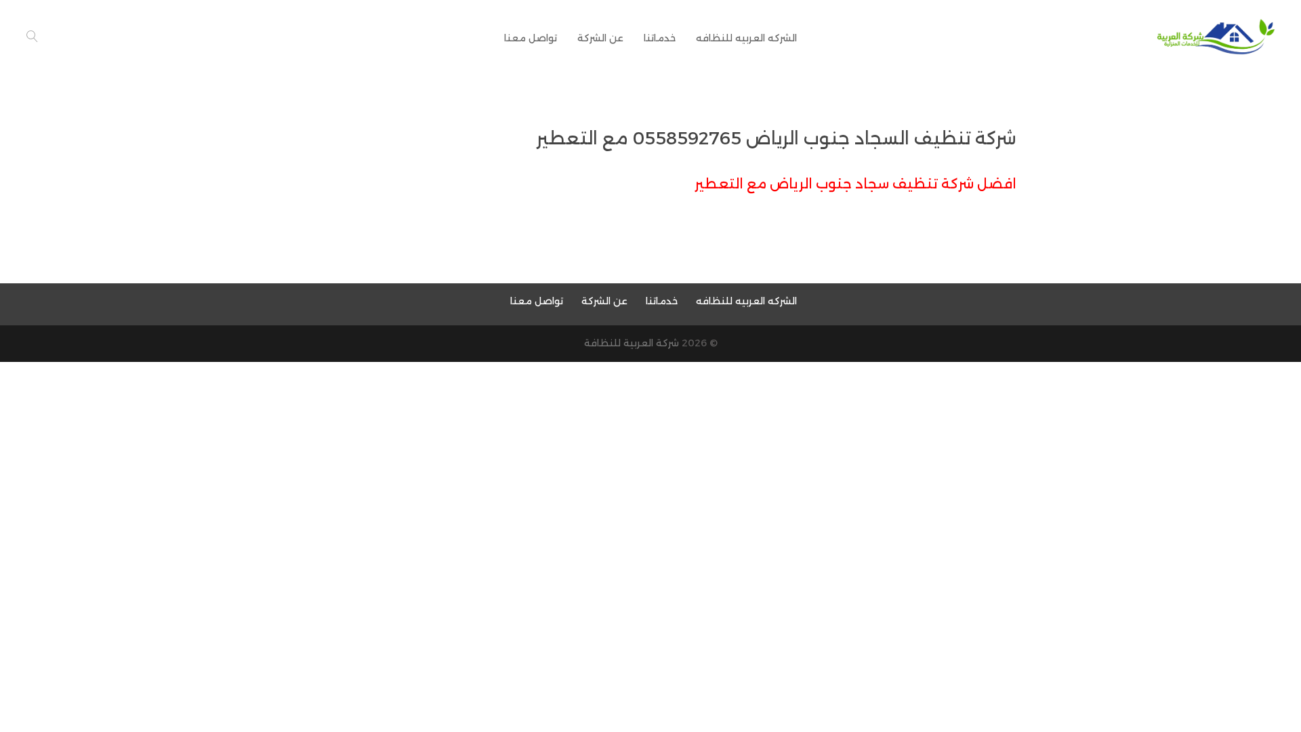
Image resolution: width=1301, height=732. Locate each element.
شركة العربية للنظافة (631, 343)
